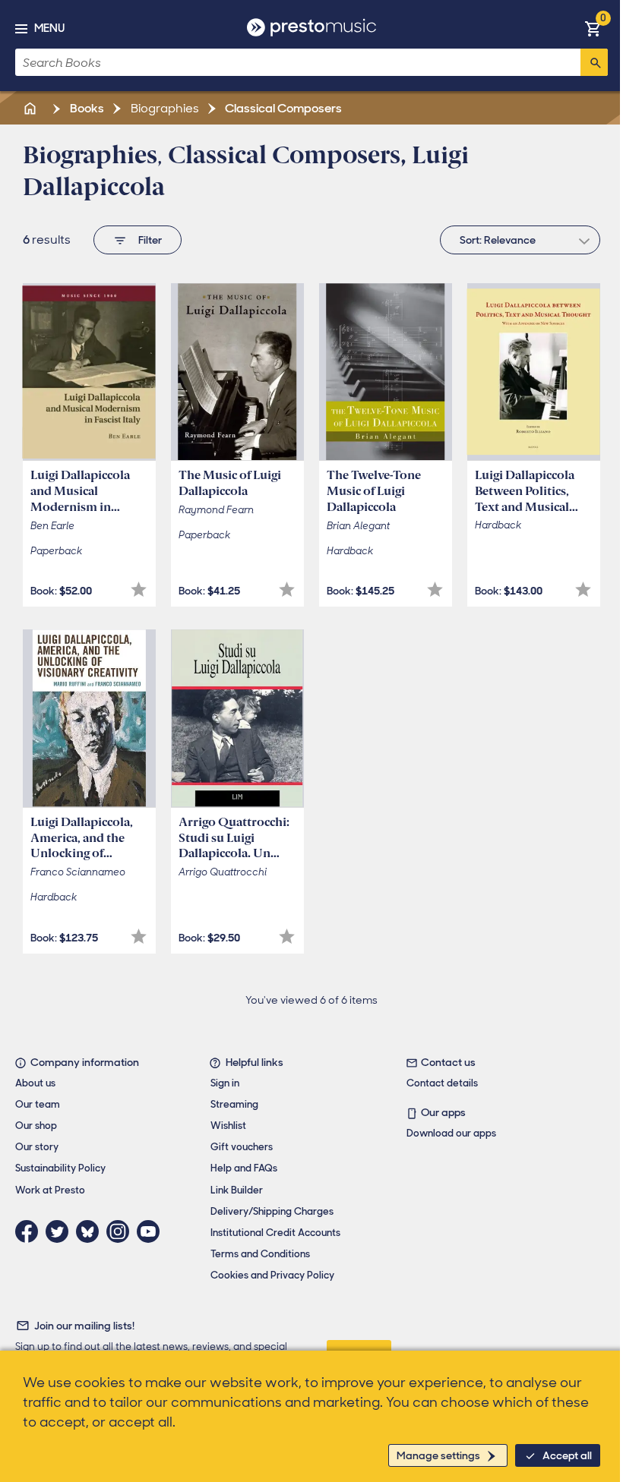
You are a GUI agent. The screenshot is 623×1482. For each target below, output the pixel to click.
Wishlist (228, 1125)
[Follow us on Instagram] (121, 1231)
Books (86, 108)
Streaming (234, 1104)
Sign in (224, 1083)
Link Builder (236, 1190)
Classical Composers (282, 108)
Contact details (442, 1083)
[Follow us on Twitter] (61, 1231)
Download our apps (451, 1133)
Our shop (36, 1125)
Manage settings (438, 1455)
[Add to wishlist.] (138, 589)
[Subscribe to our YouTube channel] (152, 1231)
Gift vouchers (241, 1146)
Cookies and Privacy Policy (272, 1275)
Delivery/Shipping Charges (272, 1211)
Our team (37, 1104)
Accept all (567, 1455)
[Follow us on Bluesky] (91, 1231)
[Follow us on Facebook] (30, 1231)
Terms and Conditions (260, 1253)
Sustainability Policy (60, 1168)
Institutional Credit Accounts (275, 1232)
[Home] (31, 108)
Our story (37, 1146)
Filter (150, 240)
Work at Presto (50, 1190)
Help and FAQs (243, 1168)
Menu (49, 28)
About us (35, 1083)
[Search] (594, 62)
